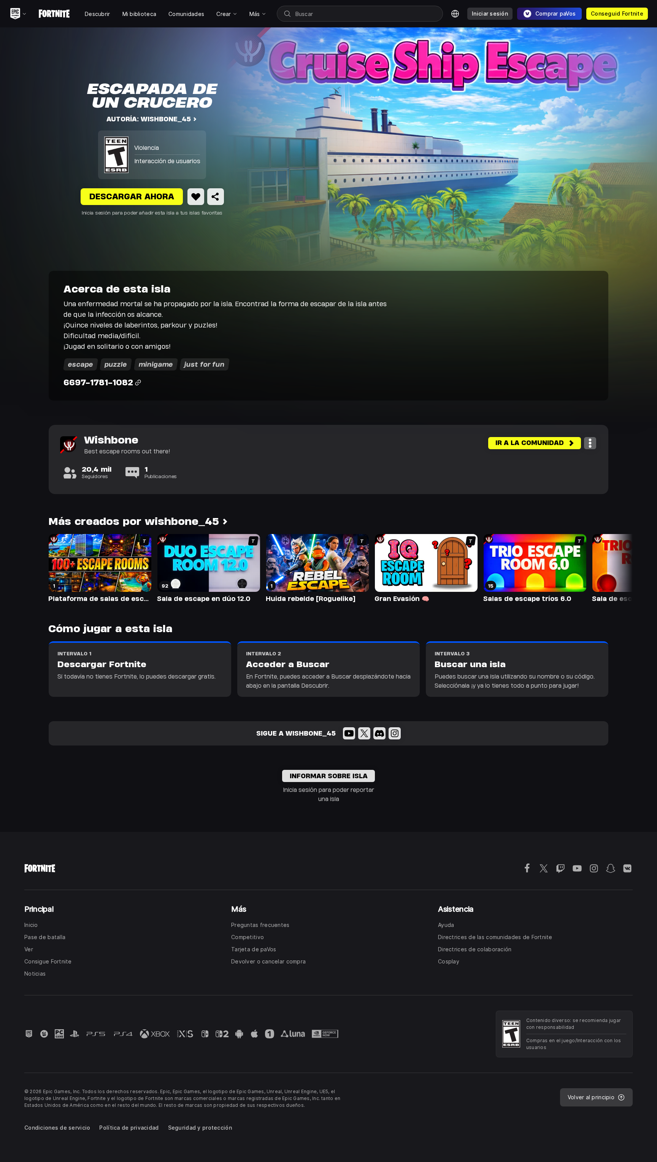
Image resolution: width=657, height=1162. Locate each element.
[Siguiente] (612, 567)
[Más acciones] (590, 443)
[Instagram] (395, 733)
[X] (364, 733)
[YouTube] (349, 733)
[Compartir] (215, 196)
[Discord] (379, 733)
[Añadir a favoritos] (195, 196)
